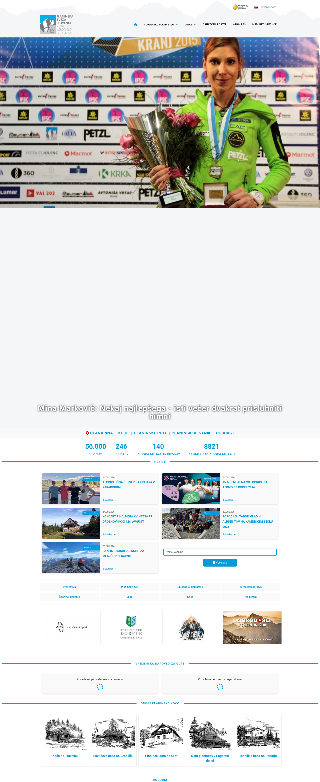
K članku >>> (109, 500)
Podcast (225, 433)
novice (160, 461)
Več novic (221, 562)
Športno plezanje (69, 596)
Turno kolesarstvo (251, 586)
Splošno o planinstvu (190, 586)
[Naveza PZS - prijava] (240, 7)
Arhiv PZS (239, 24)
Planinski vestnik (191, 433)
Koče (123, 433)
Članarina (101, 433)
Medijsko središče (264, 24)
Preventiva (69, 586)
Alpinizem (251, 596)
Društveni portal (214, 24)
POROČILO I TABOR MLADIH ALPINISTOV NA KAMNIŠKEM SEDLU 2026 (247, 521)
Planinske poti (150, 433)
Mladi (129, 596)
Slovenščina (266, 7)
